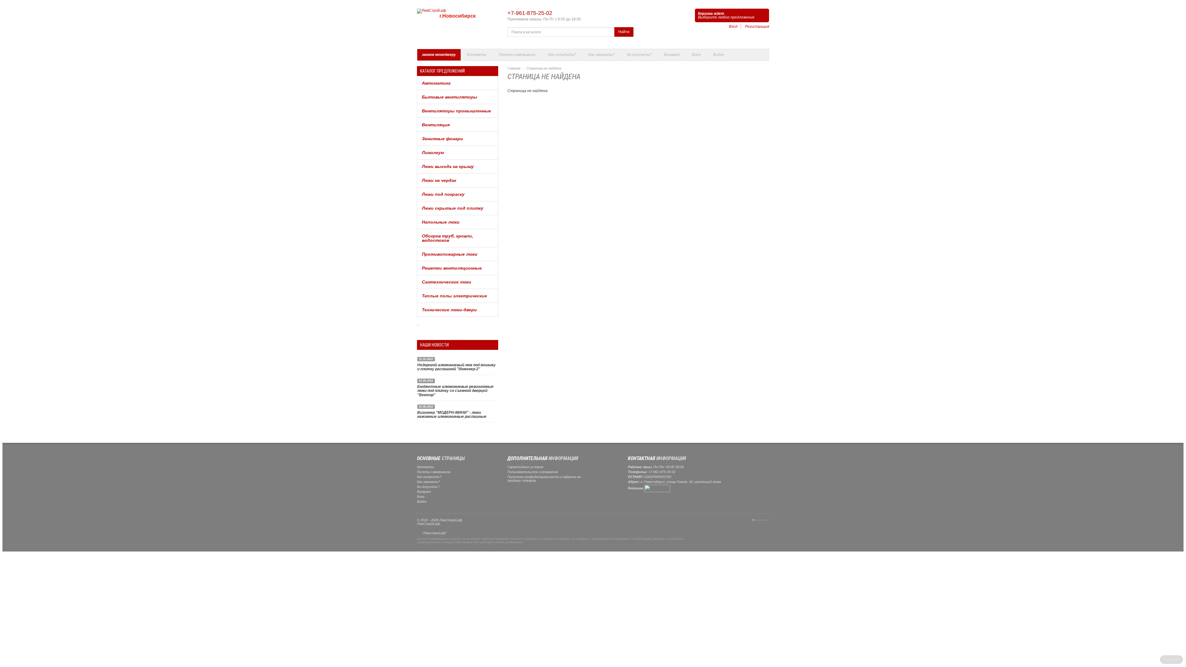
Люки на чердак (439, 180)
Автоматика (436, 83)
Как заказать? (601, 54)
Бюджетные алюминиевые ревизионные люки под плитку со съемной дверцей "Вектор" (455, 390)
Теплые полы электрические (454, 295)
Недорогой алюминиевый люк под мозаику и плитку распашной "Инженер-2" (456, 367)
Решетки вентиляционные (452, 268)
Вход (733, 26)
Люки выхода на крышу (448, 166)
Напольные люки (441, 222)
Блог (696, 54)
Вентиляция (436, 124)
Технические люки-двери (449, 309)
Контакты (476, 54)
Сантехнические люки (446, 281)
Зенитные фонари (442, 138)
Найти (623, 32)
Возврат (672, 54)
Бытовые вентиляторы (449, 96)
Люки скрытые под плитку (452, 208)
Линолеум (433, 152)
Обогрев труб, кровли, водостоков (447, 238)
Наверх (1171, 659)
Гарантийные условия (525, 467)
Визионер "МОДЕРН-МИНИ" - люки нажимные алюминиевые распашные (451, 414)
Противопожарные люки (449, 254)
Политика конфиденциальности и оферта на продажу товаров (544, 478)
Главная (513, 68)
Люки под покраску (443, 194)
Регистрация (757, 26)
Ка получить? (639, 54)
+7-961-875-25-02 (529, 13)
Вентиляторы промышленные (456, 110)
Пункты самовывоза (517, 54)
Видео (718, 54)
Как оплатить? (562, 54)
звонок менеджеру (439, 54)
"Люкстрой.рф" (434, 533)
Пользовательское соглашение (532, 472)
